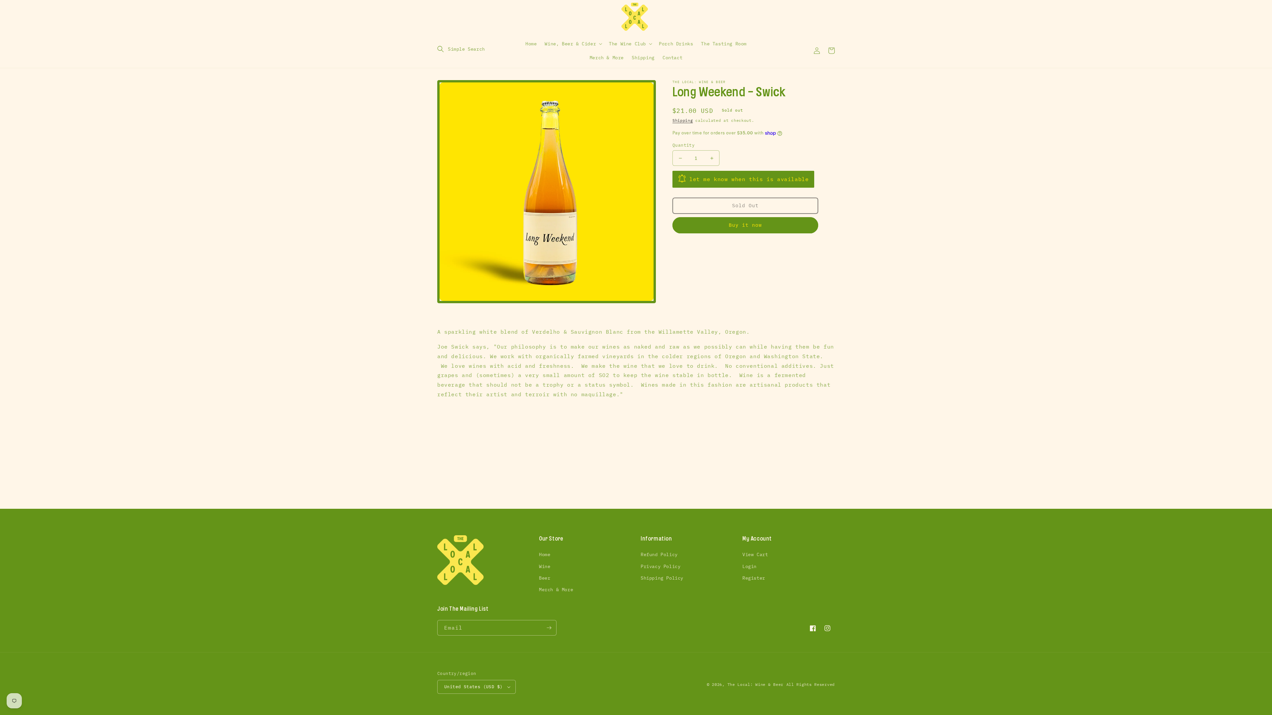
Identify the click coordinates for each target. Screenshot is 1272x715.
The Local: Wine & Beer (755, 684)
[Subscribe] (549, 628)
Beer (544, 578)
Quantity (683, 145)
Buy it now (745, 225)
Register (753, 578)
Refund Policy (659, 554)
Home (544, 554)
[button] (461, 49)
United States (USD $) (473, 687)
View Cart (755, 554)
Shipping (682, 120)
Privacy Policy (660, 566)
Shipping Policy (662, 578)
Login (749, 566)
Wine (544, 566)
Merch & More (556, 590)
